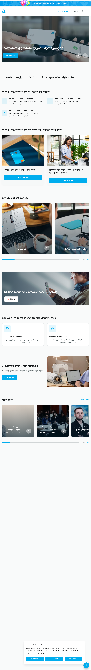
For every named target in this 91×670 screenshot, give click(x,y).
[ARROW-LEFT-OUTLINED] (83, 259)
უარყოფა (35, 659)
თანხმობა (73, 659)
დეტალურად (23, 178)
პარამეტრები (54, 659)
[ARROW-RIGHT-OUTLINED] (87, 259)
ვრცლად (10, 56)
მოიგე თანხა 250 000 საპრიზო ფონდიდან (50, 3)
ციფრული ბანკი (62, 11)
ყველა (85, 399)
